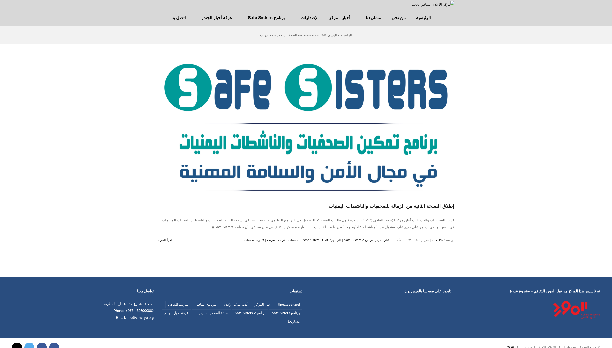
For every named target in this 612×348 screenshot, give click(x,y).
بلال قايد (437, 240)
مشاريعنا (294, 321)
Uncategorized (289, 304)
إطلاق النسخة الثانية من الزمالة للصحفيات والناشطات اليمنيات (391, 206)
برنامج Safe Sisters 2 (358, 240)
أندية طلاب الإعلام (236, 304)
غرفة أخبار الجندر (176, 313)
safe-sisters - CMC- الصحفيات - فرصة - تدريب (298, 240)
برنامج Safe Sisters (286, 313)
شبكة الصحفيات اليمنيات (212, 313)
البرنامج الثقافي (206, 304)
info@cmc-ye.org (140, 318)
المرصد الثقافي (178, 304)
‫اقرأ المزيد (165, 240)
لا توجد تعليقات (254, 240)
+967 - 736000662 (140, 311)
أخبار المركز (383, 240)
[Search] (159, 17)
